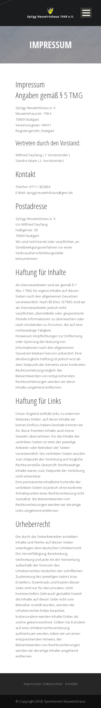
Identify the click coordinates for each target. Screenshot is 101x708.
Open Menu (86, 13)
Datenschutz (53, 683)
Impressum (32, 683)
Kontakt (71, 683)
